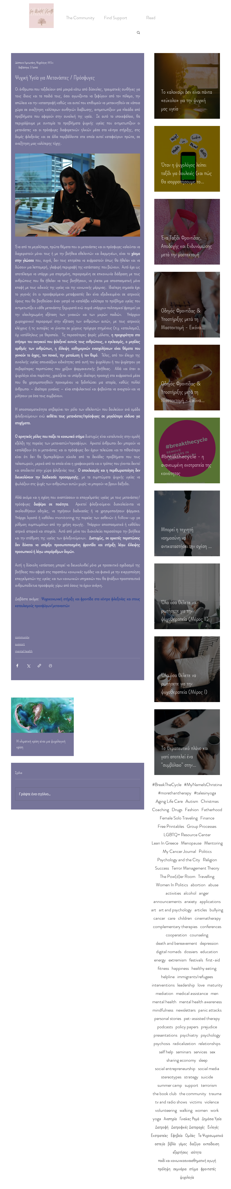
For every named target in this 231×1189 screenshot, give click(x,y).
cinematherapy (208, 918)
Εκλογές (213, 1127)
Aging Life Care (169, 801)
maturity (214, 985)
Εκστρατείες (159, 1135)
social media (208, 1068)
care (171, 918)
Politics (205, 851)
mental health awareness (200, 1002)
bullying (216, 910)
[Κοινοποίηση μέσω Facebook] (17, 665)
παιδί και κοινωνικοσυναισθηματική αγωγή (187, 1160)
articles (200, 910)
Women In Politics (172, 885)
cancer (159, 918)
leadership (186, 985)
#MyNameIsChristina (203, 784)
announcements (167, 901)
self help (166, 1052)
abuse (213, 885)
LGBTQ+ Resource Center (187, 835)
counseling (199, 935)
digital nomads (168, 951)
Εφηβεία (176, 1135)
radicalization (184, 1043)
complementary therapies (175, 926)
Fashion (192, 809)
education (209, 951)
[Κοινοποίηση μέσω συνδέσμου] (39, 665)
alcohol (190, 893)
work (214, 1110)
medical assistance (192, 993)
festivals (196, 960)
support (20, 644)
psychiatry (189, 1035)
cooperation (176, 935)
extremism (178, 960)
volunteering (166, 1110)
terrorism (209, 1085)
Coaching (160, 809)
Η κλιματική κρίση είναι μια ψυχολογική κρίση (40, 744)
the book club (165, 1093)
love (201, 985)
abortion (198, 885)
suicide (207, 1077)
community (22, 637)
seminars (183, 1052)
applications (210, 901)
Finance (207, 818)
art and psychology (175, 910)
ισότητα (196, 1152)
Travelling (206, 876)
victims (196, 1102)
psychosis (162, 1043)
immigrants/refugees (195, 977)
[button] (138, 32)
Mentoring (213, 843)
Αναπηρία (170, 1119)
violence (212, 1102)
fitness (163, 968)
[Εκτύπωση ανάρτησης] (50, 665)
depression (209, 943)
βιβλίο (172, 1144)
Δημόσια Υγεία (212, 1119)
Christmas (210, 801)
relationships (209, 1043)
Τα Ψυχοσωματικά (210, 1135)
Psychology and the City (178, 860)
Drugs (177, 809)
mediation (164, 993)
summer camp (169, 1085)
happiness (180, 968)
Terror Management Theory (195, 868)
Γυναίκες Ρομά (189, 1119)
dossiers (191, 951)
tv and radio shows (171, 1102)
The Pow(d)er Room (177, 876)
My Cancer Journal (179, 851)
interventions (163, 985)
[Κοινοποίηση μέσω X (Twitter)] (28, 665)
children (185, 918)
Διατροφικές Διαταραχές (188, 1127)
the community (192, 1093)
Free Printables (171, 826)
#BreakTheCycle (166, 784)
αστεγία (160, 1144)
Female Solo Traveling (179, 818)
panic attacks (210, 1010)
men (214, 993)
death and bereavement (176, 943)
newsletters (186, 1010)
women (201, 1110)
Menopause (191, 843)
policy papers (187, 1027)
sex (212, 1052)
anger (204, 893)
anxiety (190, 901)
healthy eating (204, 968)
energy (160, 960)
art (153, 910)
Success (162, 868)
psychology (210, 1035)
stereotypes (171, 1077)
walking (186, 1110)
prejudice (209, 1027)
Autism (191, 801)
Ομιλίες (190, 1135)
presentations (165, 1035)
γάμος (183, 1144)
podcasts (165, 1027)
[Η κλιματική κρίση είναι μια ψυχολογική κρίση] (42, 715)
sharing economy (181, 1060)
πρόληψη (164, 1169)
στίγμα (193, 1169)
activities (173, 893)
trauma (215, 1093)
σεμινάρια (180, 1169)
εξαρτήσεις (180, 1152)
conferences (210, 926)
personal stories (167, 1018)
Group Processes (201, 826)
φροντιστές (208, 1169)
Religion (210, 860)
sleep (203, 1060)
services (200, 1052)
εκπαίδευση (211, 1144)
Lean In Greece (165, 843)
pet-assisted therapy (202, 1018)
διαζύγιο (195, 1144)
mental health (23, 651)
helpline (168, 977)
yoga (157, 1119)
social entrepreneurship (175, 1068)
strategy (191, 1077)
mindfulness (162, 1010)
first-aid (213, 960)
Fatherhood (211, 809)
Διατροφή (162, 1127)
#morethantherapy (174, 793)
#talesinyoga (205, 793)
